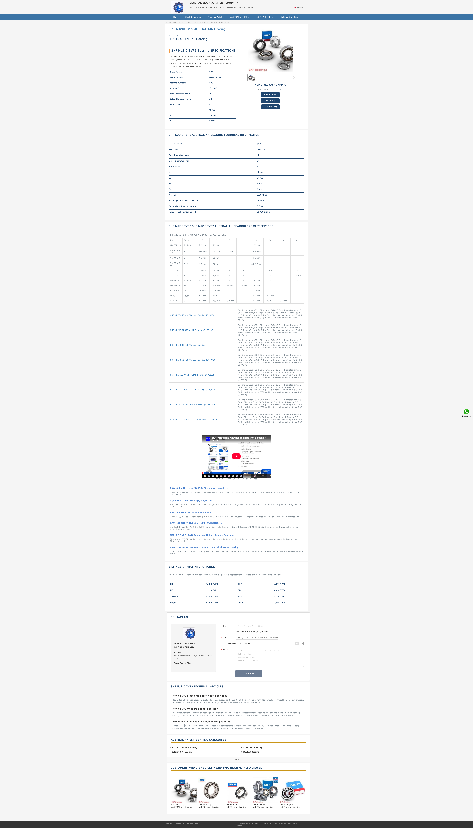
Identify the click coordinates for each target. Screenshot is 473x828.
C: (170, 189)
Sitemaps (198, 824)
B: (170, 121)
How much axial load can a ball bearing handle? (201, 721)
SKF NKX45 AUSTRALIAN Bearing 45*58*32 (191, 330)
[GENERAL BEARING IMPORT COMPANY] (177, 6)
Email (224, 626)
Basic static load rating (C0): (183, 206)
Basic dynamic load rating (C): (183, 200)
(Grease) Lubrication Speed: (182, 212)
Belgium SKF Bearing (291, 17)
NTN (172, 590)
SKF (240, 584)
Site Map (189, 824)
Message (225, 649)
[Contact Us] (466, 414)
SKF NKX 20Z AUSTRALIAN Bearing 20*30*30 (192, 390)
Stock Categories (193, 17)
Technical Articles (216, 17)
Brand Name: (175, 72)
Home (176, 17)
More (237, 759)
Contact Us (179, 824)
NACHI (173, 603)
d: (170, 110)
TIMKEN (174, 596)
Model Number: (176, 77)
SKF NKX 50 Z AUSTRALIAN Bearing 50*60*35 (192, 405)
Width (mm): (175, 104)
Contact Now (270, 94)
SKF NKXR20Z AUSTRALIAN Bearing (187, 345)
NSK (172, 584)
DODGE (241, 603)
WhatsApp (270, 100)
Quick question (229, 644)
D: (170, 115)
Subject (225, 638)
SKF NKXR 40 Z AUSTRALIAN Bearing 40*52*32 (193, 420)
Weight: (172, 195)
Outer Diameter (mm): (180, 99)
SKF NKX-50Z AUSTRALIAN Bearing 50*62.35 (192, 375)
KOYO (241, 596)
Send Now (249, 673)
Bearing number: (177, 83)
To (224, 632)
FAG (240, 590)
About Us (169, 824)
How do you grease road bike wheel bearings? (199, 696)
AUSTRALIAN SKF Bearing (241, 17)
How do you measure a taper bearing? (195, 709)
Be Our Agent (270, 107)
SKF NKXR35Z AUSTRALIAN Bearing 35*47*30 (193, 360)
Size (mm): (174, 88)
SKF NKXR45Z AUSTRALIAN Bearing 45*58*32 (193, 315)
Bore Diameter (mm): (179, 94)
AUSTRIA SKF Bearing (266, 17)
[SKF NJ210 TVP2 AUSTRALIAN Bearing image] (270, 49)
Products (175, 22)
